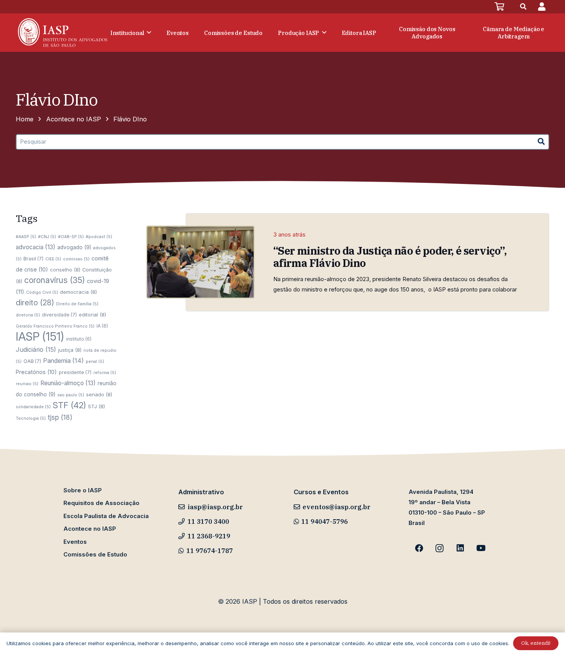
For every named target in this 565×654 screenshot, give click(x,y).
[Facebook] (419, 548)
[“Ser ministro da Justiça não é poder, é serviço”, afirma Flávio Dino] (200, 262)
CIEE (53, 259)
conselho (65, 270)
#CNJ (47, 236)
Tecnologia (31, 418)
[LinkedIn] (460, 548)
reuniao (27, 383)
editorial (92, 314)
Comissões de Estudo (95, 554)
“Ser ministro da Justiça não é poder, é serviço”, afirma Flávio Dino (391, 257)
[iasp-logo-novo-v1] (62, 32)
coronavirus (54, 280)
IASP (40, 336)
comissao (76, 259)
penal (95, 361)
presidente (75, 372)
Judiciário (36, 349)
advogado (74, 247)
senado (99, 394)
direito (35, 302)
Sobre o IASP (82, 490)
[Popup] (541, 6)
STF (69, 405)
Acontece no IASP (89, 528)
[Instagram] (439, 548)
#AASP (26, 236)
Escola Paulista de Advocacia (106, 516)
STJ (96, 406)
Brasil (33, 259)
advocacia (35, 247)
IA (102, 326)
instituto (78, 339)
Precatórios (36, 372)
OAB (32, 361)
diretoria (28, 315)
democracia (78, 292)
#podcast (99, 236)
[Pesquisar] (541, 142)
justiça (69, 350)
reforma (104, 372)
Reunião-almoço (68, 383)
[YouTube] (480, 548)
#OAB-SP (71, 236)
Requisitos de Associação (101, 503)
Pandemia (63, 360)
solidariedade (33, 406)
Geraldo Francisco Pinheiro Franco (55, 326)
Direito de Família (77, 303)
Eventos (75, 541)
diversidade (59, 315)
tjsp (60, 417)
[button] (523, 6)
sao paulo (70, 394)
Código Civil (42, 292)
